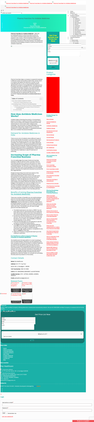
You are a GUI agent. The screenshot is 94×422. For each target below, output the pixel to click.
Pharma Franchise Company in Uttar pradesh (51, 161)
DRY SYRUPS (52, 88)
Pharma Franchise (35, 26)
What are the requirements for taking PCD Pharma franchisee (53, 227)
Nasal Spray (52, 98)
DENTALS (51, 85)
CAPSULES (52, 78)
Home (34, 23)
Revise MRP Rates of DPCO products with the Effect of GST (52, 249)
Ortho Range (50, 142)
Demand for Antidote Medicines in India (23, 102)
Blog (35, 24)
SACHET (51, 106)
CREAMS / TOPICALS (52, 82)
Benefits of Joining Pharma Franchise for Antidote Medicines (28, 105)
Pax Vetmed (52, 102)
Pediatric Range (51, 128)
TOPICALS (52, 111)
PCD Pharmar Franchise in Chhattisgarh (53, 186)
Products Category (8, 352)
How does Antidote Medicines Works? (21, 101)
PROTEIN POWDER (54, 105)
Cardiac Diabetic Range (53, 152)
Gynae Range (50, 137)
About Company (7, 350)
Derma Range (50, 135)
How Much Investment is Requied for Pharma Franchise (53, 232)
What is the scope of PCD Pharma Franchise (53, 211)
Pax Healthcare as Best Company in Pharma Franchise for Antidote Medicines (28, 108)
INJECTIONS (52, 93)
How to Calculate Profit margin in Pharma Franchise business (53, 238)
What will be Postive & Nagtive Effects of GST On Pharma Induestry (53, 243)
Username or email (7, 402)
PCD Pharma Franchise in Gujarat (53, 176)
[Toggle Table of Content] (40, 99)
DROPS (51, 86)
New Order (6, 354)
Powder (51, 103)
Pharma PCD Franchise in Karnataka (53, 172)
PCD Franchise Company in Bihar (51, 165)
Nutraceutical (53, 99)
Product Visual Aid (8, 355)
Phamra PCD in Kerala (52, 183)
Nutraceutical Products (53, 140)
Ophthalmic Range (52, 150)
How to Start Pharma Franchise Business (52, 215)
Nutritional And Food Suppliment (52, 131)
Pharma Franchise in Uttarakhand (52, 180)
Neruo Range (50, 119)
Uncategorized (53, 112)
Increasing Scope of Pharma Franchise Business (24, 104)
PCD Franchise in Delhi (53, 169)
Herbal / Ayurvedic (54, 92)
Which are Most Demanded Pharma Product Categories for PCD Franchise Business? (53, 198)
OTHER (51, 101)
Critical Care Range (52, 145)
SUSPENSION (52, 108)
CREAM (51, 80)
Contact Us (6, 358)
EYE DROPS (52, 90)
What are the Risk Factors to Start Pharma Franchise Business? (51, 206)
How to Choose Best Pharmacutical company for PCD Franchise (52, 221)
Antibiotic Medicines (52, 126)
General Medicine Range (51, 122)
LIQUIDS (51, 95)
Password (5, 408)
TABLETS (51, 109)
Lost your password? (7, 416)
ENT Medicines (50, 147)
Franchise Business (8, 351)
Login (4, 413)
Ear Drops (52, 89)
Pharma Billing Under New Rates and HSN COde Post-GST (52, 254)
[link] (21, 13)
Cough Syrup (52, 79)
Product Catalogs (8, 357)
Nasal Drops (52, 96)
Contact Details (18, 109)
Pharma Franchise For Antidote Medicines (35, 27)
